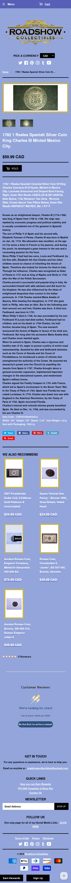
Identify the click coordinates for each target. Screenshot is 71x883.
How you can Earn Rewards (35, 784)
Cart (47, 4)
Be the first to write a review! (35, 724)
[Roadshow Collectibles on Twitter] (20, 63)
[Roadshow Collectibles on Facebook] (26, 63)
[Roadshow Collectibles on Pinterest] (32, 63)
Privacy (36, 838)
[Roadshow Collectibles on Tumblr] (43, 63)
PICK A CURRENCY (26, 56)
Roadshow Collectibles (36, 853)
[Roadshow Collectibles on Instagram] (38, 63)
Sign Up (61, 806)
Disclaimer (48, 838)
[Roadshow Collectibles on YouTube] (49, 63)
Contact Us (35, 792)
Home (5, 71)
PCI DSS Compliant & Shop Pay (35, 788)
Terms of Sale (22, 838)
